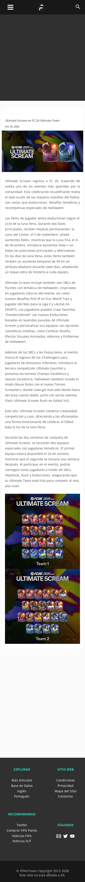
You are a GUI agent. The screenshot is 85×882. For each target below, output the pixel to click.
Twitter (22, 825)
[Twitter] (65, 836)
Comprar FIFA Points (22, 830)
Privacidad (65, 785)
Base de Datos (22, 785)
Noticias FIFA (22, 836)
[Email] (58, 836)
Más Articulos (22, 780)
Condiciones (65, 780)
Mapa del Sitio (65, 791)
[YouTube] (72, 836)
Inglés (21, 791)
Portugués (21, 796)
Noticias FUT (21, 841)
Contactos (65, 796)
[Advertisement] (42, 56)
